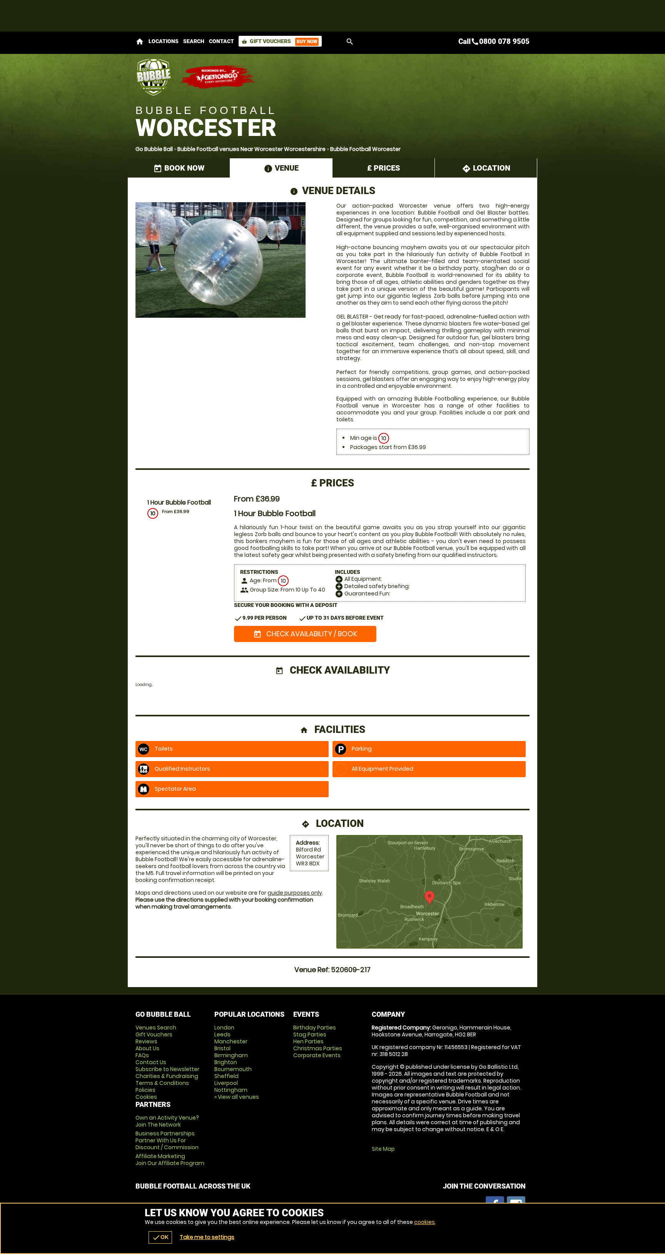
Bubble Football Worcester (365, 149)
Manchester (230, 1041)
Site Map (383, 1149)
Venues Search (155, 1027)
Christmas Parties (317, 1048)
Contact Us (150, 1062)
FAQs (142, 1055)
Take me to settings (207, 1237)
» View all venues (236, 1097)
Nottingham (230, 1090)
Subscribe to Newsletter (167, 1069)
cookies (424, 1222)
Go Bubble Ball (154, 149)
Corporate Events (317, 1055)
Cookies (146, 1097)
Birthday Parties (314, 1027)
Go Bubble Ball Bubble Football (153, 77)
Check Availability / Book (305, 634)
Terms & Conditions (162, 1083)
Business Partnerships (167, 1140)
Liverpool (226, 1083)
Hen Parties (308, 1041)
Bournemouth (233, 1069)
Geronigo (218, 77)
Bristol (222, 1048)
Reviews (146, 1041)
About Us (147, 1048)
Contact (221, 41)
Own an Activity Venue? (167, 1121)
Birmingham (231, 1055)
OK (160, 1237)
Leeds (222, 1034)
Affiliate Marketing (169, 1159)
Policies (145, 1090)
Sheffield (226, 1076)
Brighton (225, 1062)
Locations (164, 41)
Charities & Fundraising (166, 1076)
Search (193, 41)
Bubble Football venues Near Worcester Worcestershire (251, 149)
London (224, 1027)
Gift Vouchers (279, 41)
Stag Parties (309, 1034)
